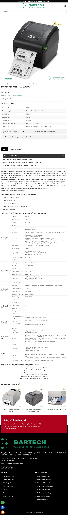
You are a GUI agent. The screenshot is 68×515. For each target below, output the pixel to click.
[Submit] (64, 11)
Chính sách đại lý (42, 499)
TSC (10, 99)
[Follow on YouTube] (11, 467)
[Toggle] (2, 137)
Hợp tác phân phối (8, 476)
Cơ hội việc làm (7, 483)
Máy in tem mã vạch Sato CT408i (56, 409)
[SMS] (3, 512)
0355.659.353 (20, 131)
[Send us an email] (5, 467)
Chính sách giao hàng (44, 479)
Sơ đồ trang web (8, 496)
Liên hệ (5, 489)
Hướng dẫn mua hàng (44, 493)
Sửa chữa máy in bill (43, 489)
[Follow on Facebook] (2, 467)
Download (6, 493)
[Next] (66, 401)
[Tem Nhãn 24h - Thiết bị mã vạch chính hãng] (34, 5)
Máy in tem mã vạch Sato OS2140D (11, 410)
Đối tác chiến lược (8, 479)
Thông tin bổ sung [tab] (16, 149)
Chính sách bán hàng (43, 476)
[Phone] (3, 502)
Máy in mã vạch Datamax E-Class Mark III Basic (34, 410)
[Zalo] (3, 507)
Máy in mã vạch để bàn (35, 84)
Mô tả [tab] (4, 149)
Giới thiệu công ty (8, 486)
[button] (2, 6)
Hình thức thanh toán (43, 496)
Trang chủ (4, 84)
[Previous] (1, 401)
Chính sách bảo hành (43, 483)
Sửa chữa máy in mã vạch (45, 486)
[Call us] (8, 467)
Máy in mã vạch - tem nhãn (18, 84)
